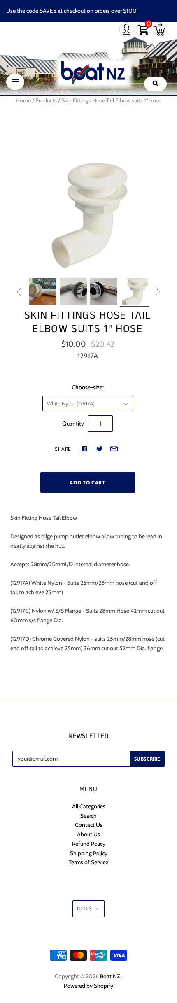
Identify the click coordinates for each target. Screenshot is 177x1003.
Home (23, 100)
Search (88, 815)
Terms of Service (88, 862)
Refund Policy (88, 843)
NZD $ (84, 908)
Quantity (73, 423)
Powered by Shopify (88, 985)
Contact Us (88, 824)
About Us (88, 834)
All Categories (88, 806)
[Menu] (15, 82)
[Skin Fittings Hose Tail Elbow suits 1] (42, 291)
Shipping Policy (88, 853)
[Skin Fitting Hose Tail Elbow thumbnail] (134, 292)
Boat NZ (110, 976)
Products (46, 100)
